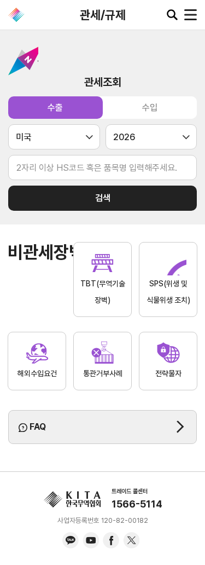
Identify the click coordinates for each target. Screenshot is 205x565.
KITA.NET (16, 15)
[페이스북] (111, 540)
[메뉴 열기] (190, 14)
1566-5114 (137, 504)
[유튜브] (91, 540)
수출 (55, 107)
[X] (131, 540)
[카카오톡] (70, 540)
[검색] (172, 14)
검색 (102, 198)
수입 (149, 107)
